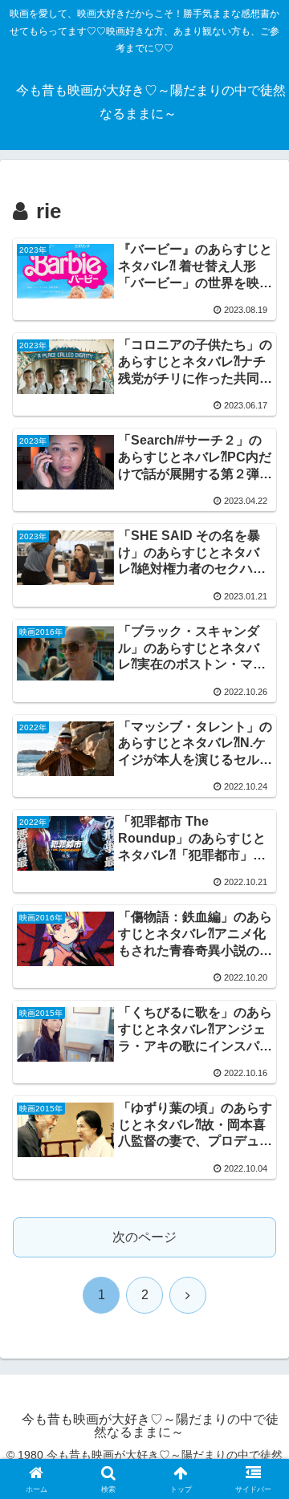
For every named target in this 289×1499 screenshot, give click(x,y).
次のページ (144, 1237)
